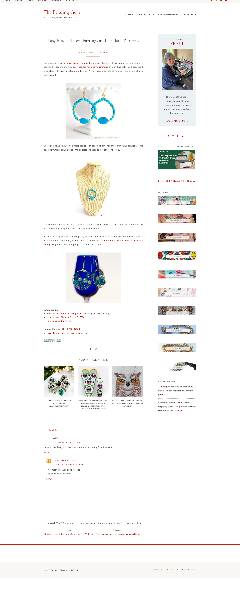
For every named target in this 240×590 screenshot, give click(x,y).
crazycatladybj (66, 460)
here (160, 394)
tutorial (129, 14)
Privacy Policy (50, 570)
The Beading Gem (62, 12)
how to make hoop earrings (73, 63)
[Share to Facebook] (90, 348)
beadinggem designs (169, 14)
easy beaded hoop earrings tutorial (90, 66)
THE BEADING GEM (71, 329)
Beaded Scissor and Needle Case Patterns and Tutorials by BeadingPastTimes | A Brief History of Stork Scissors (93, 405)
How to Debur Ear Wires (58, 320)
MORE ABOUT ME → (177, 120)
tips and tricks (146, 14)
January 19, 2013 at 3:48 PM (69, 465)
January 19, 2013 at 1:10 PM (66, 442)
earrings (104, 52)
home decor (190, 14)
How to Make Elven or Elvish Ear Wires (66, 317)
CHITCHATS (175, 410)
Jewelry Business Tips (78, 333)
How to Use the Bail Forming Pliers (64, 313)
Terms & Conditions (69, 570)
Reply (46, 453)
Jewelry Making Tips (54, 333)
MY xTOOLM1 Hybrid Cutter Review (176, 181)
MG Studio (191, 570)
